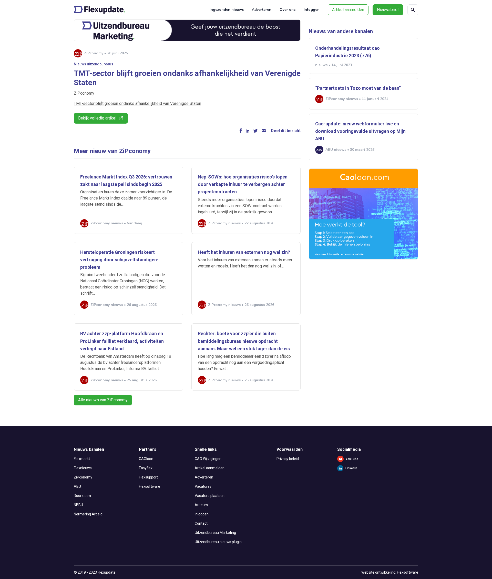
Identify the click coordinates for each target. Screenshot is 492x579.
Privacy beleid (287, 459)
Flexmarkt (82, 459)
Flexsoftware (149, 486)
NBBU (78, 505)
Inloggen (312, 9)
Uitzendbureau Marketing (215, 533)
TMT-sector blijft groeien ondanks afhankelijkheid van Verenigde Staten (137, 103)
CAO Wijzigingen (208, 459)
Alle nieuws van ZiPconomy (103, 399)
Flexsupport (148, 477)
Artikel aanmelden (348, 9)
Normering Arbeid (88, 514)
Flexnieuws (83, 468)
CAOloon (146, 459)
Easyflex (145, 468)
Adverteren (261, 9)
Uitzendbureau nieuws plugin (218, 542)
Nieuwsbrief (388, 9)
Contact (201, 523)
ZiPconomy (84, 93)
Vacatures (203, 486)
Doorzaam (82, 496)
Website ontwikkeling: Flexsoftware (389, 572)
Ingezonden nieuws (227, 9)
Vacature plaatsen (209, 496)
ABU (77, 486)
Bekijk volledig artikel (97, 118)
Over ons (287, 9)
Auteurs (201, 505)
